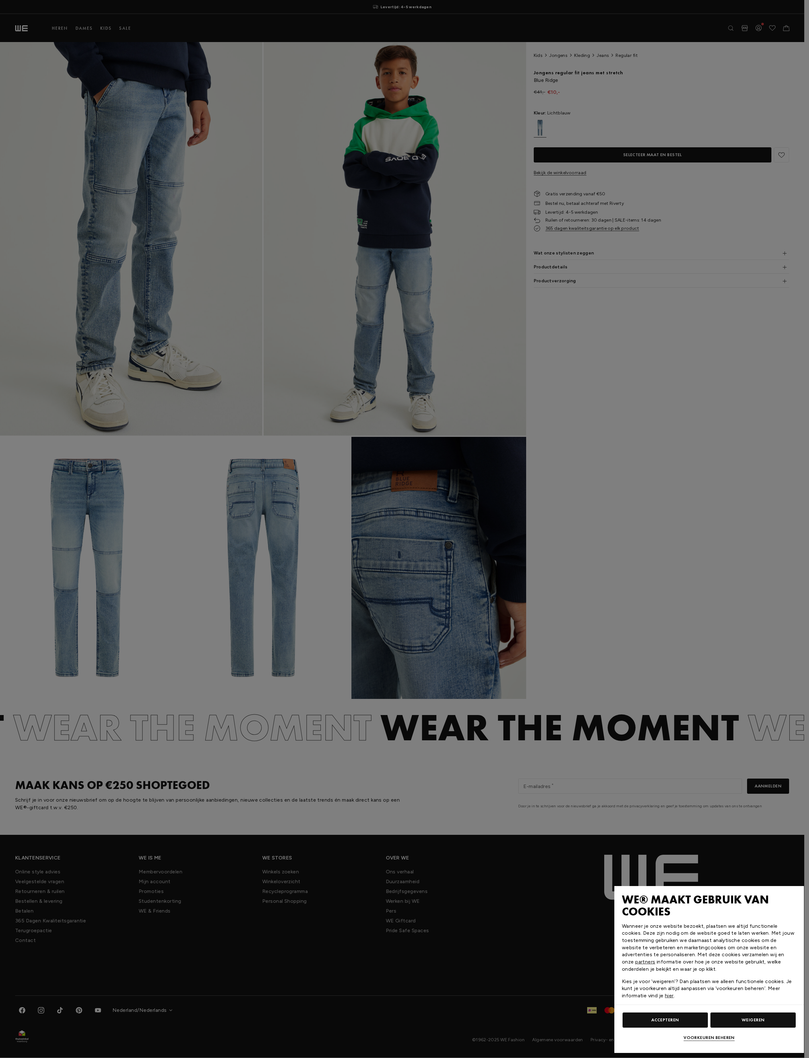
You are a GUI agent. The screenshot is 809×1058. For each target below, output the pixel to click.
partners (645, 962)
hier (669, 996)
